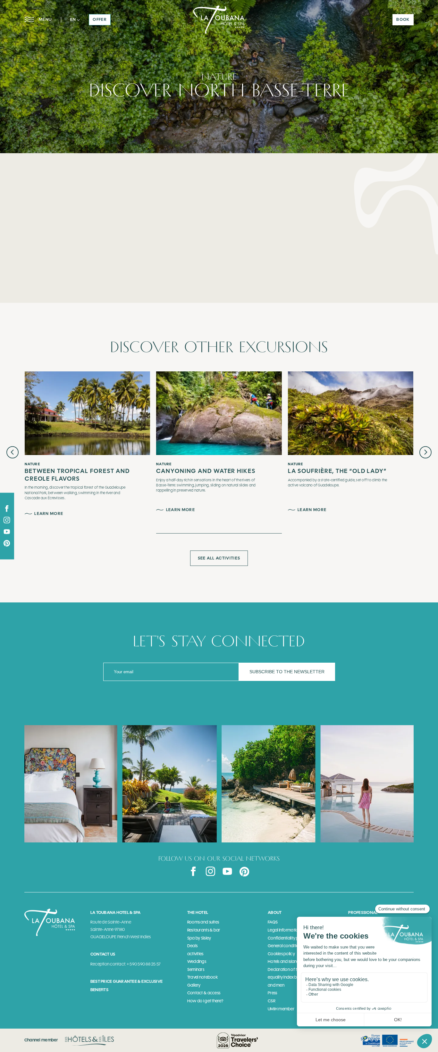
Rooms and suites (203, 922)
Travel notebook (202, 977)
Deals (192, 946)
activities (195, 954)
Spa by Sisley (199, 938)
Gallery (194, 985)
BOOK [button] (402, 19)
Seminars (195, 969)
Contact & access (203, 993)
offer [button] (100, 19)
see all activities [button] (219, 558)
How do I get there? (205, 1001)
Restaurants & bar (203, 930)
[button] (75, 19)
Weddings (196, 961)
